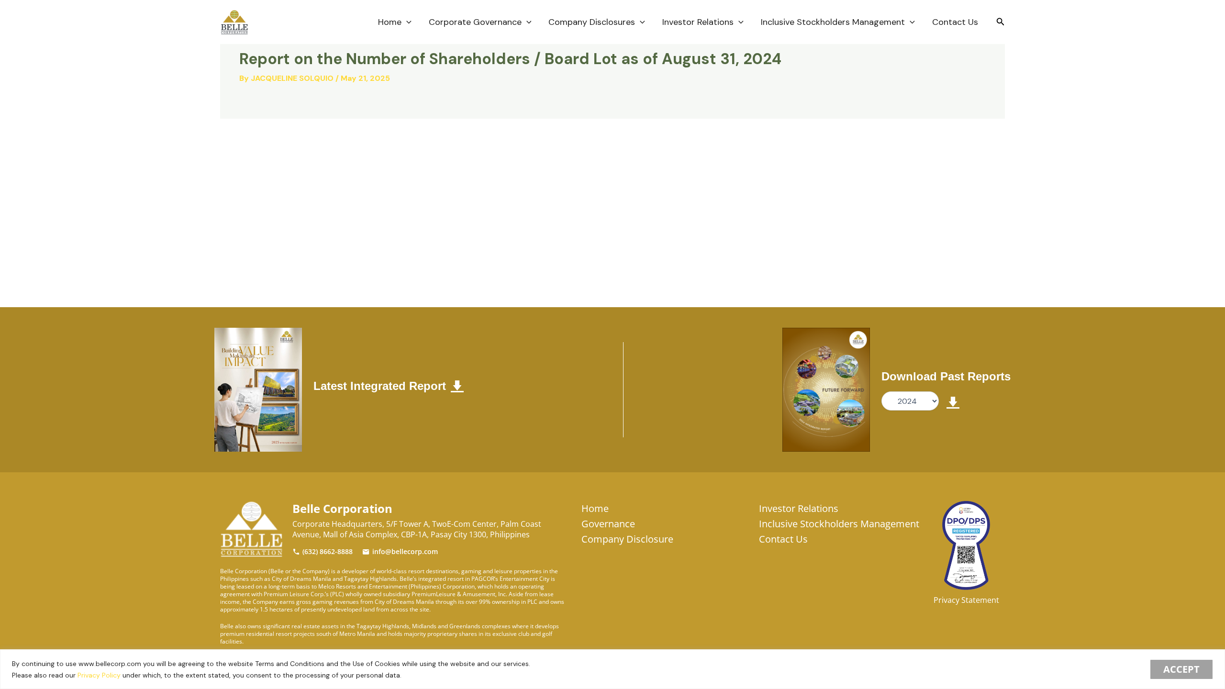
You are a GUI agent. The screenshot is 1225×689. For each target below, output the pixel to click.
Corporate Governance (475, 22)
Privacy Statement (966, 600)
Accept (1181, 669)
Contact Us (955, 22)
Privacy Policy (99, 675)
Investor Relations (698, 22)
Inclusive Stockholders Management (833, 22)
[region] (612, 669)
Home (389, 22)
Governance (608, 523)
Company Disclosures (591, 22)
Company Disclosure (627, 539)
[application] (406, 22)
